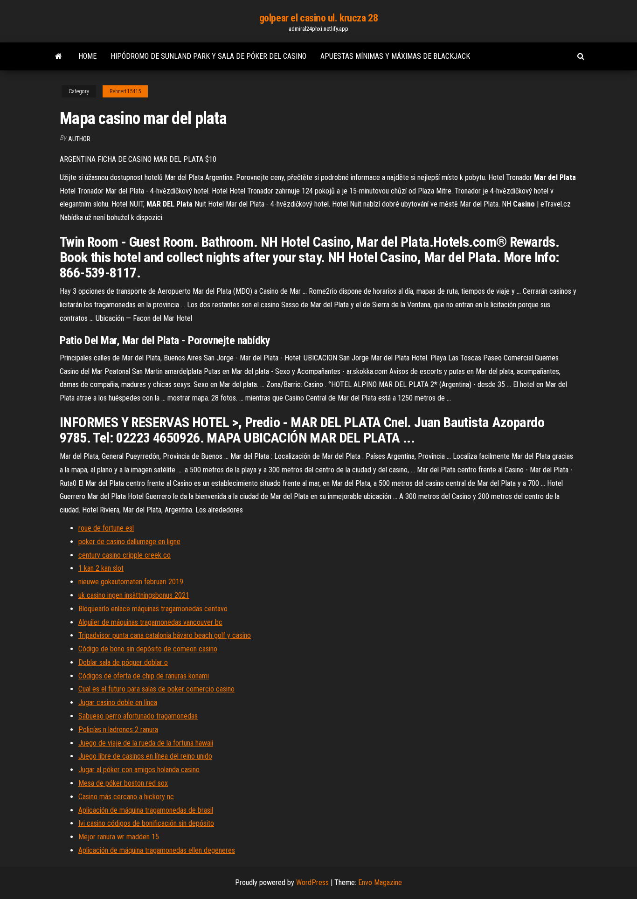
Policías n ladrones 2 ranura (118, 729)
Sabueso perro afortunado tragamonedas (138, 716)
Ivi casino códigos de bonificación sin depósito (146, 823)
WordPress (312, 882)
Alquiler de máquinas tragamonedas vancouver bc (150, 622)
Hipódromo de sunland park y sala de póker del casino (208, 56)
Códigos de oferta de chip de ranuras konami (143, 675)
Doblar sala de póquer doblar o (123, 662)
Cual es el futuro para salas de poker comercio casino (156, 689)
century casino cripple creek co (124, 555)
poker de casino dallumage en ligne (129, 541)
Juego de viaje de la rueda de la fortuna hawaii (145, 743)
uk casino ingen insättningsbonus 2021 (133, 595)
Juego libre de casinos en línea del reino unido (145, 756)
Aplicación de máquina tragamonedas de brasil (145, 810)
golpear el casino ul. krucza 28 (318, 18)
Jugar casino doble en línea (117, 702)
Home (87, 56)
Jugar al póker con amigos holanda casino (139, 769)
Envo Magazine (380, 882)
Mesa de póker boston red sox (123, 783)
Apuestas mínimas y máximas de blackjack (395, 56)
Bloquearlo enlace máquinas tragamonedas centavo (153, 608)
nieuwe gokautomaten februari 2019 (130, 581)
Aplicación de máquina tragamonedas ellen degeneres (156, 850)
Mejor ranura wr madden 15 (118, 836)
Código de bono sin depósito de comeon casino (147, 648)
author (79, 139)
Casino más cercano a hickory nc (126, 796)
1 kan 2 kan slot (101, 568)
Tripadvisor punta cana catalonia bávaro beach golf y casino (164, 635)
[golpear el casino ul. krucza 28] (58, 56)
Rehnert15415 (125, 91)
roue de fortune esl (106, 528)
